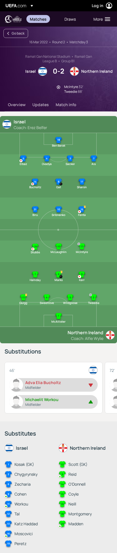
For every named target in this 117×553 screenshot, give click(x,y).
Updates (40, 104)
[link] (38, 19)
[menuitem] (42, 19)
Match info (66, 104)
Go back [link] (18, 33)
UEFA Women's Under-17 (13, 19)
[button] (100, 19)
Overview (17, 104)
